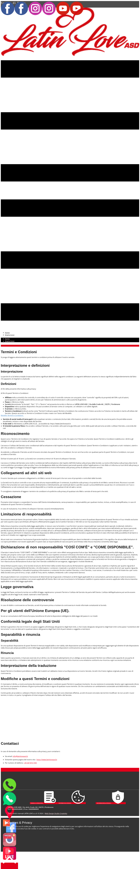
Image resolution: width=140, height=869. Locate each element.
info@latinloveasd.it (20, 756)
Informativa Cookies (65, 803)
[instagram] (9, 845)
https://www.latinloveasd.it (46, 759)
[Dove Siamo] (9, 818)
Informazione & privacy (104, 803)
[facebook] (9, 832)
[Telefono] (9, 791)
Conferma (8, 837)
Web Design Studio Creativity (56, 813)
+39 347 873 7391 (30, 763)
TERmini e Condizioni (36, 803)
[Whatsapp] (9, 804)
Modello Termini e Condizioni (12, 415)
